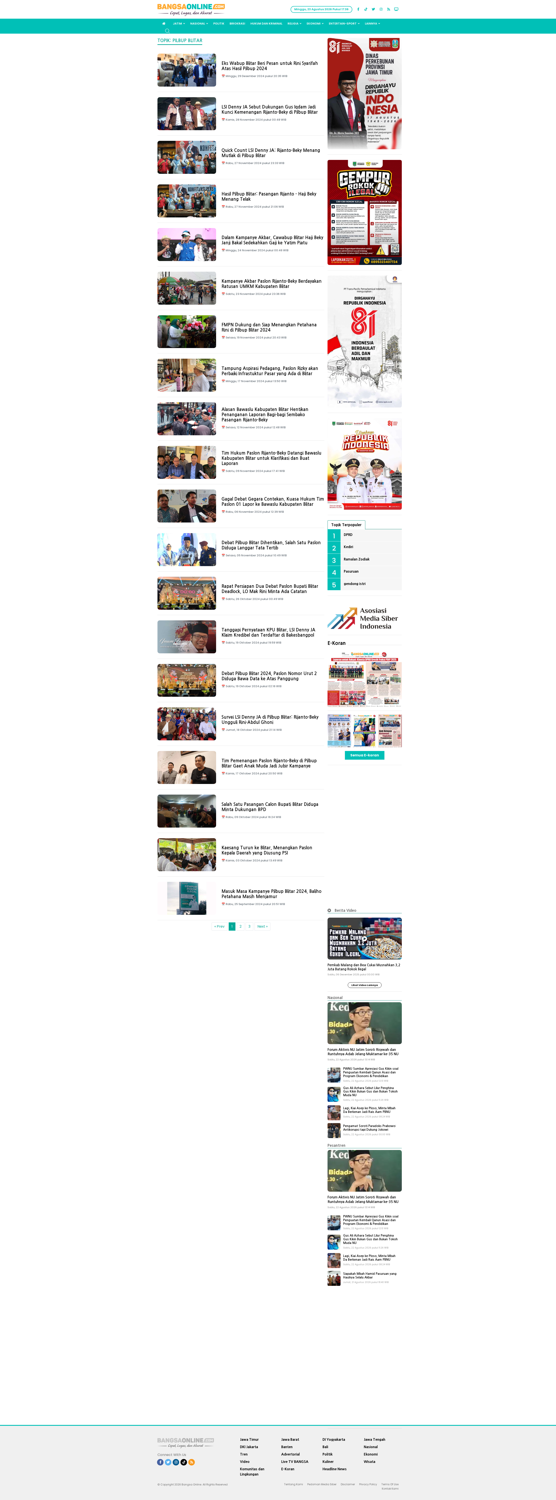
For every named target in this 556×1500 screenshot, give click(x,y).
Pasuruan (351, 571)
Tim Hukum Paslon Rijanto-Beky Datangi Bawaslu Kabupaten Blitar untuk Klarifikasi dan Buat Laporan (271, 458)
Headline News (335, 1469)
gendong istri (355, 583)
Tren (244, 1454)
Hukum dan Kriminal (266, 23)
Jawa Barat (290, 1439)
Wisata (369, 1461)
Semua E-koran (364, 755)
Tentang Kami (293, 1484)
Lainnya (371, 23)
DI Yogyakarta (334, 1439)
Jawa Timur (249, 1439)
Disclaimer (348, 1484)
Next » (262, 926)
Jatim (177, 23)
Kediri (348, 547)
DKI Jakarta (249, 1447)
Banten (287, 1447)
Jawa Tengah (374, 1439)
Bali (325, 1447)
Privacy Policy (368, 1484)
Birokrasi (237, 23)
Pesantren (337, 1145)
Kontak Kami (390, 1488)
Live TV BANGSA (294, 1461)
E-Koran (337, 643)
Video (245, 1461)
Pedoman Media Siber (321, 1484)
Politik (218, 23)
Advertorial (290, 1454)
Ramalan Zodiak (356, 559)
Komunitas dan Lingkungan (252, 1471)
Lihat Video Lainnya (364, 985)
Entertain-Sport (343, 23)
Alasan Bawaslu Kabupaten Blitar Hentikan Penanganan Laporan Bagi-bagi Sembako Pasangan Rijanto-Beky (265, 414)
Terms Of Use (390, 1484)
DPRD (348, 534)
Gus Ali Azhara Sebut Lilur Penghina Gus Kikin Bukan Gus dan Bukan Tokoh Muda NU (370, 1091)
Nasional (197, 23)
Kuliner (328, 1461)
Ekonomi (314, 23)
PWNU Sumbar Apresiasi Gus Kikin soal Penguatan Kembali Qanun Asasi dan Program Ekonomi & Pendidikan (370, 1072)
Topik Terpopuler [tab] (346, 525)
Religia (293, 23)
